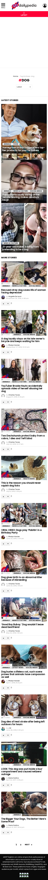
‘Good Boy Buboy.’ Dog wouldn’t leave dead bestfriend (22, 626)
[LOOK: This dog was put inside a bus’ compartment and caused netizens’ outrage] (24, 754)
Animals (7, 144)
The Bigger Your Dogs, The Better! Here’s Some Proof (23, 820)
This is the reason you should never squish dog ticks (21, 484)
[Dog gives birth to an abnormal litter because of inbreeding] (24, 562)
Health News (29, 479)
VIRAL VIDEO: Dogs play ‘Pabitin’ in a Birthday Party (21, 531)
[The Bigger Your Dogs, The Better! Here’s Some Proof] (24, 804)
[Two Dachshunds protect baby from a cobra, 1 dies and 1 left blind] (24, 421)
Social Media (36, 191)
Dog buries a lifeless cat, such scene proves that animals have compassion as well (23, 674)
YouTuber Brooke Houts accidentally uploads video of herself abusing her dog (21, 388)
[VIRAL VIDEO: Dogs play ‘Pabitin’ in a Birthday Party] (24, 515)
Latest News (17, 667)
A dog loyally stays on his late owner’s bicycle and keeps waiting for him (22, 340)
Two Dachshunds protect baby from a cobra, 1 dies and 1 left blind (23, 437)
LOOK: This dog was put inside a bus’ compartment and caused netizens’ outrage (22, 771)
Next (27, 844)
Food (15, 144)
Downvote (8, 304)
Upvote (3, 304)
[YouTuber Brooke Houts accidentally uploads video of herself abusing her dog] (24, 371)
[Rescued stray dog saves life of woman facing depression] (24, 274)
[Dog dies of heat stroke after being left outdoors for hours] (24, 706)
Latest (24, 15)
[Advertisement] (24, 41)
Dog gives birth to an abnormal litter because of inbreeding (21, 579)
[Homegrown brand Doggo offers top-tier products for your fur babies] (24, 129)
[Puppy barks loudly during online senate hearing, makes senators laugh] (24, 178)
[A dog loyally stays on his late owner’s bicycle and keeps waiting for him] (24, 323)
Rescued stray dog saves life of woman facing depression (23, 291)
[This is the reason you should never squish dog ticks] (24, 468)
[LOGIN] (45, 5)
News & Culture (20, 191)
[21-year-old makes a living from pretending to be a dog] (24, 228)
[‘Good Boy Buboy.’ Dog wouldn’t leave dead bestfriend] (24, 609)
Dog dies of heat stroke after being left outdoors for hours (23, 723)
